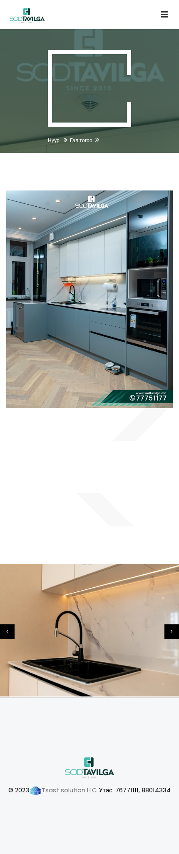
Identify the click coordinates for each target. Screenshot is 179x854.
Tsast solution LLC (69, 790)
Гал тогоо (81, 140)
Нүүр (54, 140)
